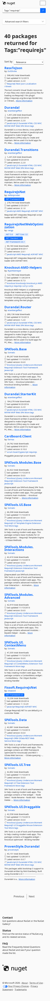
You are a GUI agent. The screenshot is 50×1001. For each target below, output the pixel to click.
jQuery (19, 365)
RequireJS (11, 83)
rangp (10, 230)
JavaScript (11, 123)
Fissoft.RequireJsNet (20, 687)
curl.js (25, 286)
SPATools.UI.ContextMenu (15, 644)
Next (32, 896)
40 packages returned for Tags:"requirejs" (24, 43)
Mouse (29, 825)
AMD (18, 211)
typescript (23, 452)
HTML (30, 123)
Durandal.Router (17, 307)
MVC (39, 123)
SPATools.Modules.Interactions (19, 548)
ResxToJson (13, 67)
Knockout (11, 365)
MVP (13, 126)
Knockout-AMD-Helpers (23, 267)
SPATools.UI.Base (17, 504)
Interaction (28, 568)
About (25, 982)
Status (6, 930)
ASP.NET (34, 211)
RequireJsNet (14, 191)
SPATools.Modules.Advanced (19, 596)
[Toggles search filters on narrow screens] (43, 21)
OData (22, 738)
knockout (11, 283)
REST (27, 738)
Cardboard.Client (17, 436)
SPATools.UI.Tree (17, 764)
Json (23, 83)
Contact (7, 917)
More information (24, 100)
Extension (18, 367)
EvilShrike (12, 71)
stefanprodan (14, 195)
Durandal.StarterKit (20, 394)
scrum (10, 452)
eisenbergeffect (15, 110)
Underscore (28, 365)
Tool (25, 367)
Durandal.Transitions (21, 149)
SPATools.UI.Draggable (22, 806)
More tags (29, 126)
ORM (16, 738)
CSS (35, 123)
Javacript (11, 706)
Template (20, 523)
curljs (30, 286)
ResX (18, 83)
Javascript (8, 370)
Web (18, 126)
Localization (30, 83)
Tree (18, 783)
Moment (38, 365)
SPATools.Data (15, 719)
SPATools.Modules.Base (22, 462)
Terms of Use (36, 982)
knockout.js (32, 283)
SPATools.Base (15, 349)
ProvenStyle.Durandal (21, 846)
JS (17, 123)
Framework (32, 367)
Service (7, 741)
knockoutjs (21, 283)
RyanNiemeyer (14, 270)
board (16, 452)
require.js (8, 286)
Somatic (11, 352)
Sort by (8, 61)
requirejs (18, 286)
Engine (28, 523)
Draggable (21, 825)
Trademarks (21, 989)
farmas (11, 439)
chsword (12, 690)
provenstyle (13, 849)
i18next (7, 86)
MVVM (7, 126)
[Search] (43, 10)
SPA (22, 126)
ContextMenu (22, 663)
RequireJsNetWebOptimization (23, 225)
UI (15, 523)
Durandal (11, 107)
